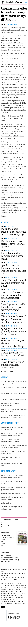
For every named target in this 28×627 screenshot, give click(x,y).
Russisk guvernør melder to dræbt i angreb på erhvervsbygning (13, 307)
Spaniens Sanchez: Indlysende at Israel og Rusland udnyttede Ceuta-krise (14, 270)
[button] (26, 2)
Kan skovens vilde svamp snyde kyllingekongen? (11, 404)
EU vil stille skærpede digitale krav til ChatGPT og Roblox (13, 244)
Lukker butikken (6, 503)
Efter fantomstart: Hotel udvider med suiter (13, 482)
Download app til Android (6, 544)
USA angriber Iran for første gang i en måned (12, 354)
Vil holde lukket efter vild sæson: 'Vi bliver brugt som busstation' (13, 434)
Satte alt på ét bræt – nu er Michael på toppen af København (14, 382)
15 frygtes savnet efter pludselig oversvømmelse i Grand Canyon (13, 331)
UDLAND (3, 25)
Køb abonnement (6, 556)
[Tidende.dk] (14, 2)
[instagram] (4, 607)
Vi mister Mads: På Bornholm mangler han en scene (13, 388)
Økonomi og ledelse (7, 525)
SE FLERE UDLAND (7, 371)
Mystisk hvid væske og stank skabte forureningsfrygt (13, 428)
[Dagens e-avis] (22, 538)
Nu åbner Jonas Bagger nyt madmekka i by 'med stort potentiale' (14, 446)
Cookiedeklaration (19, 603)
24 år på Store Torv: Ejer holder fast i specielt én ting (13, 452)
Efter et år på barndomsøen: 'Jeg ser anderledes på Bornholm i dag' (13, 416)
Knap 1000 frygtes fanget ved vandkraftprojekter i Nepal (13, 283)
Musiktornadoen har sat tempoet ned (13, 493)
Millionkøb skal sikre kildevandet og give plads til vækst (13, 488)
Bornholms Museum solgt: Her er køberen (12, 458)
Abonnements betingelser (9, 558)
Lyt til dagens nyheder (8, 537)
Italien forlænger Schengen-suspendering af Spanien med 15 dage (13, 232)
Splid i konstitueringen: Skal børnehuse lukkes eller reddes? (14, 410)
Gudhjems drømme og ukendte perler (13, 399)
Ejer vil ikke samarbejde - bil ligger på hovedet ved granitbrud (13, 394)
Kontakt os (4, 523)
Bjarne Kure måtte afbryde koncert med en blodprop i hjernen (13, 440)
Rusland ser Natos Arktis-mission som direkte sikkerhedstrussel (14, 295)
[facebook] (2, 607)
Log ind (2, 4)
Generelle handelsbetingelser (10, 601)
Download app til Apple (6, 540)
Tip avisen (4, 527)
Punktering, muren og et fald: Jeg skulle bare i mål (12, 508)
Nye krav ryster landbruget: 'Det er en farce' (14, 464)
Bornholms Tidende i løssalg (10, 560)
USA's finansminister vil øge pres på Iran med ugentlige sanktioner (13, 319)
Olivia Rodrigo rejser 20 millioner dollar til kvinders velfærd (12, 365)
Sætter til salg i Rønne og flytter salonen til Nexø (12, 498)
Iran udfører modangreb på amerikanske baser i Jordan (13, 256)
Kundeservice (5, 562)
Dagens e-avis (5, 535)
